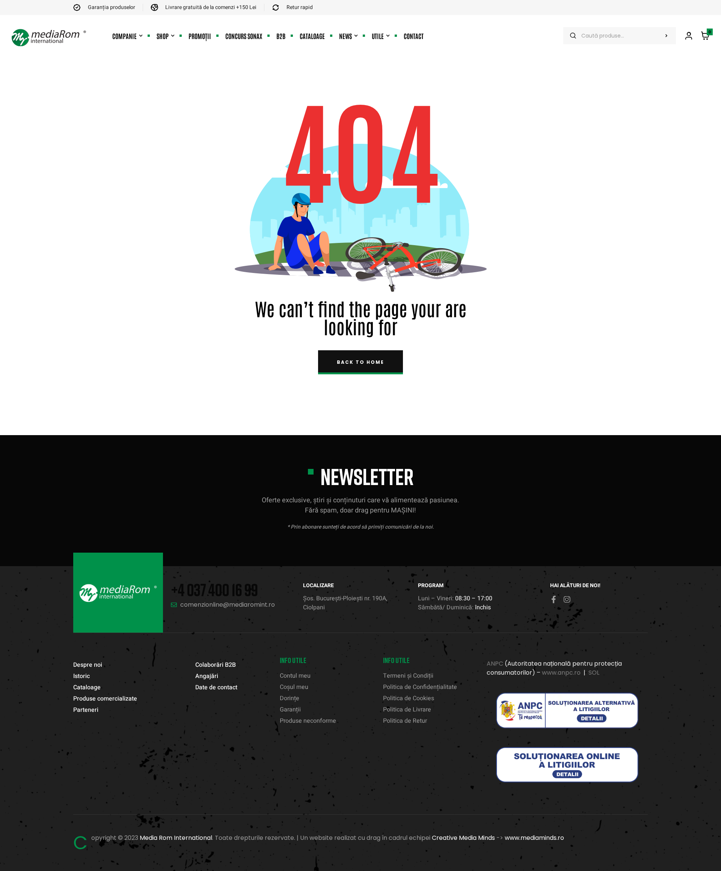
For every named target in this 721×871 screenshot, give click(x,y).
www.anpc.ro (561, 672)
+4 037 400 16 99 (214, 589)
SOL (593, 672)
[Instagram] (567, 599)
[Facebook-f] (554, 599)
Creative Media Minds (463, 837)
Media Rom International (176, 837)
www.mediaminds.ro (534, 837)
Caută (666, 35)
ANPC (495, 663)
